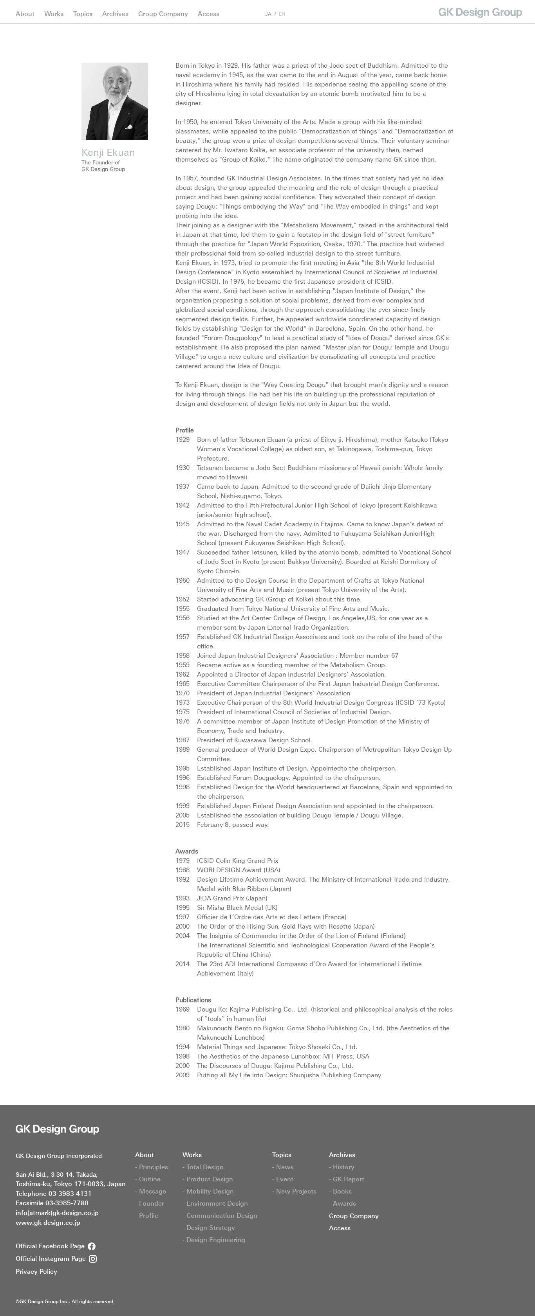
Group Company (163, 14)
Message (93, 4)
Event (64, 4)
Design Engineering (377, 4)
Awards (117, 4)
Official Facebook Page (50, 1246)
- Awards (342, 1203)
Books (89, 4)
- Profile (146, 1215)
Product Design (78, 4)
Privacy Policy (36, 1271)
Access (208, 14)
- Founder (149, 1203)
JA (268, 14)
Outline (61, 4)
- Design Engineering (214, 1240)
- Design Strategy (209, 1227)
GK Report (57, 4)
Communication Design (257, 4)
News (40, 4)
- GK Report (346, 1179)
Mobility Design (130, 4)
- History (341, 1167)
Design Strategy (319, 4)
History (25, 4)
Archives (115, 14)
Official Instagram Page (51, 1258)
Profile (154, 4)
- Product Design (208, 1179)
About (25, 14)
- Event (282, 1179)
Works (53, 14)
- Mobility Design (208, 1191)
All (19, 4)
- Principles (151, 1167)
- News (282, 1167)
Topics (82, 14)
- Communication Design (220, 1215)
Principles (29, 4)
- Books (340, 1191)
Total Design (32, 4)
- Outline (148, 1179)
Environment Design (188, 4)
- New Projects (294, 1191)
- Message (150, 1191)
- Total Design (203, 1167)
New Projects (99, 4)
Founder (126, 4)
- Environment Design (215, 1203)
